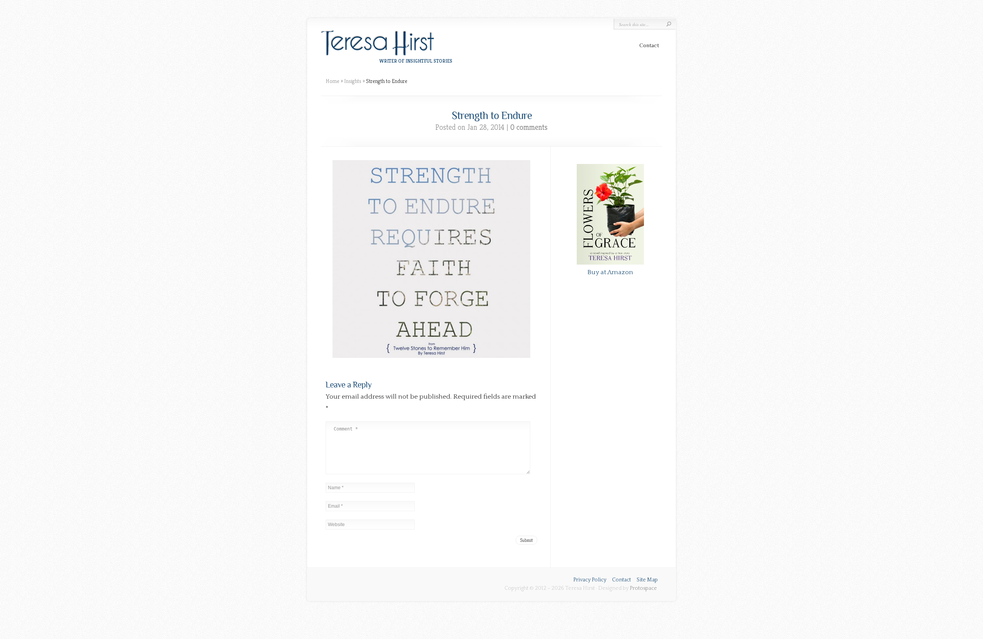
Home (332, 81)
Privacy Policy (589, 580)
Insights (352, 81)
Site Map (647, 580)
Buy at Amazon (610, 272)
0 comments (529, 127)
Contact (649, 45)
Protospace (643, 588)
